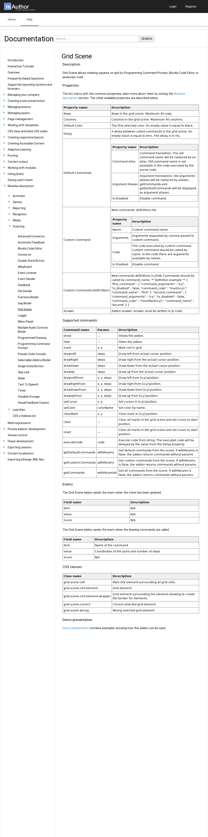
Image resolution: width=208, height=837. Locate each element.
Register (190, 6)
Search (146, 39)
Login (172, 6)
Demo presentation (76, 628)
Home (12, 19)
